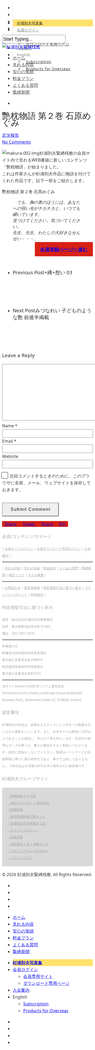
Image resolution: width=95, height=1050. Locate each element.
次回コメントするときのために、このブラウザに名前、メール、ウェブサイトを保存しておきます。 (46, 483)
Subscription (38, 61)
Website (10, 456)
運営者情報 (32, 587)
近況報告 (10, 135)
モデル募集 (36, 575)
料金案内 (49, 568)
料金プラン (23, 78)
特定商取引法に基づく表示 (62, 587)
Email (9, 441)
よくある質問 (25, 85)
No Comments (16, 142)
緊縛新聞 (21, 92)
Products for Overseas (48, 68)
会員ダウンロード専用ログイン (59, 548)
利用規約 (37, 594)
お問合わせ (13, 587)
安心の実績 (23, 71)
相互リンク (17, 575)
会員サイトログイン (19, 548)
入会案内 (21, 990)
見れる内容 (23, 65)
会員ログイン (28, 29)
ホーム (19, 58)
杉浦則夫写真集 (30, 23)
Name (9, 426)
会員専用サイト (38, 976)
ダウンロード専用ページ (47, 43)
